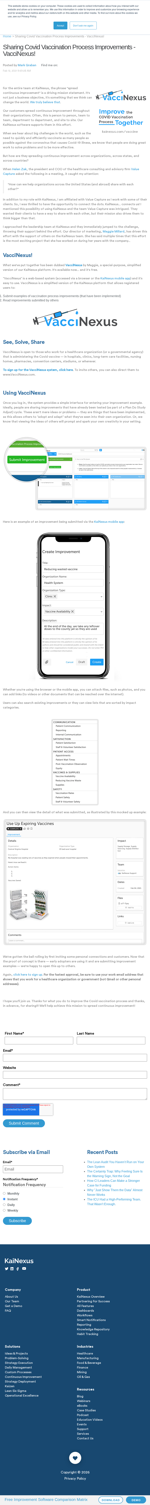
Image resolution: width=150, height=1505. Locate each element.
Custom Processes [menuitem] (18, 1372)
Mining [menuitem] (82, 1372)
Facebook (60, 65)
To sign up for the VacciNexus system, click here (38, 369)
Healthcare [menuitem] (85, 1353)
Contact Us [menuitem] (85, 1438)
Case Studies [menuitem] (86, 1410)
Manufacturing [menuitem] (88, 1358)
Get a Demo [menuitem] (13, 1306)
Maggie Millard (113, 231)
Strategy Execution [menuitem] (19, 1362)
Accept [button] (60, 25)
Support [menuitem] (82, 1429)
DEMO (136, 1500)
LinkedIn (65, 65)
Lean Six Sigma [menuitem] (15, 1390)
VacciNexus (73, 265)
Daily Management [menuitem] (18, 1367)
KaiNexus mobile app (115, 278)
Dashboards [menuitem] (85, 1310)
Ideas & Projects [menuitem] (16, 1353)
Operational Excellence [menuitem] (21, 1395)
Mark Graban (27, 65)
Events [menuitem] (82, 1424)
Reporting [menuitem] (84, 1324)
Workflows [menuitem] (84, 1315)
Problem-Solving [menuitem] (17, 1358)
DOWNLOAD (111, 1500)
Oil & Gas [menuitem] (83, 1376)
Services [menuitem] (83, 1433)
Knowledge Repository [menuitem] (93, 1329)
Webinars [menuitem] (83, 1401)
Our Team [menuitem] (12, 1301)
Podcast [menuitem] (83, 1415)
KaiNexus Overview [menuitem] (91, 1296)
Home (7, 36)
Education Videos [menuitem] (90, 1419)
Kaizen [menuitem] (9, 1386)
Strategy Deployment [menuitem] (20, 1381)
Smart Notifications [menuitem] (91, 1320)
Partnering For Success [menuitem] (93, 1301)
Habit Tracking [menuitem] (87, 1334)
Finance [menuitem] (82, 1367)
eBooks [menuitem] (82, 1405)
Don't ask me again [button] (83, 25)
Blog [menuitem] (80, 1396)
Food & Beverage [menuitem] (89, 1362)
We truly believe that (45, 102)
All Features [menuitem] (85, 1306)
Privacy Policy (75, 1478)
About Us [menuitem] (11, 1296)
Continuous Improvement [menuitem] (23, 1376)
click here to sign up (27, 974)
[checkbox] (33, 1202)
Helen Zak (19, 169)
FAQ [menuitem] (8, 1310)
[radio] (33, 1193)
